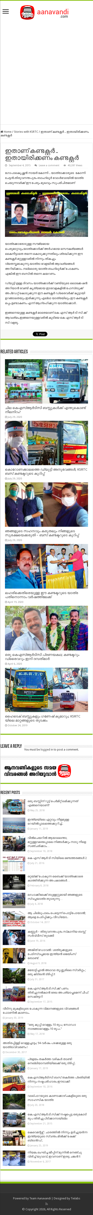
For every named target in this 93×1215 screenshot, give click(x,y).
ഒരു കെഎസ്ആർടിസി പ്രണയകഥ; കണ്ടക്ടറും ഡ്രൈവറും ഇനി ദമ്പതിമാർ (42, 657)
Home (7, 131)
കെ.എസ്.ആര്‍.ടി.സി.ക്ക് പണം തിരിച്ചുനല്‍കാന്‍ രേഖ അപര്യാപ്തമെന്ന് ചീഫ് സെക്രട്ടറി (58, 992)
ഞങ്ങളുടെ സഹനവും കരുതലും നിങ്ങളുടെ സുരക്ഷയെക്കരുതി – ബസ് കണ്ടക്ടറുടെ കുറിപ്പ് (42, 533)
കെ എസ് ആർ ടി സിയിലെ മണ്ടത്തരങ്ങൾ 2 (57, 858)
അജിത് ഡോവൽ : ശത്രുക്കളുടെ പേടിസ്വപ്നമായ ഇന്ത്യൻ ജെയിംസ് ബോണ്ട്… (52, 954)
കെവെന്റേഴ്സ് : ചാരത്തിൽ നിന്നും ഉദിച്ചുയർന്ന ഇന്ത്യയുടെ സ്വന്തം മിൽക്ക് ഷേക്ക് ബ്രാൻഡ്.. (57, 1136)
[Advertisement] (46, 71)
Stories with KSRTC (26, 131)
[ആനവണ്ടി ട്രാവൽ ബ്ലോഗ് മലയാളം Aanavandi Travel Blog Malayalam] (46, 11)
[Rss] (46, 1204)
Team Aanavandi (40, 1198)
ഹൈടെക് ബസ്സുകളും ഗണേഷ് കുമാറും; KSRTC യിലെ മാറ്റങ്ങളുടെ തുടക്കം (42, 718)
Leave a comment (49, 165)
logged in (47, 749)
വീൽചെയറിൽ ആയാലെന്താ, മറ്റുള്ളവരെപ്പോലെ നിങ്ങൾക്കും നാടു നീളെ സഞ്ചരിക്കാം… (57, 842)
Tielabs (75, 1198)
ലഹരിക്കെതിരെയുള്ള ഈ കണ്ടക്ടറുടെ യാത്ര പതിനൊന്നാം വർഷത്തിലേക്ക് (41, 595)
